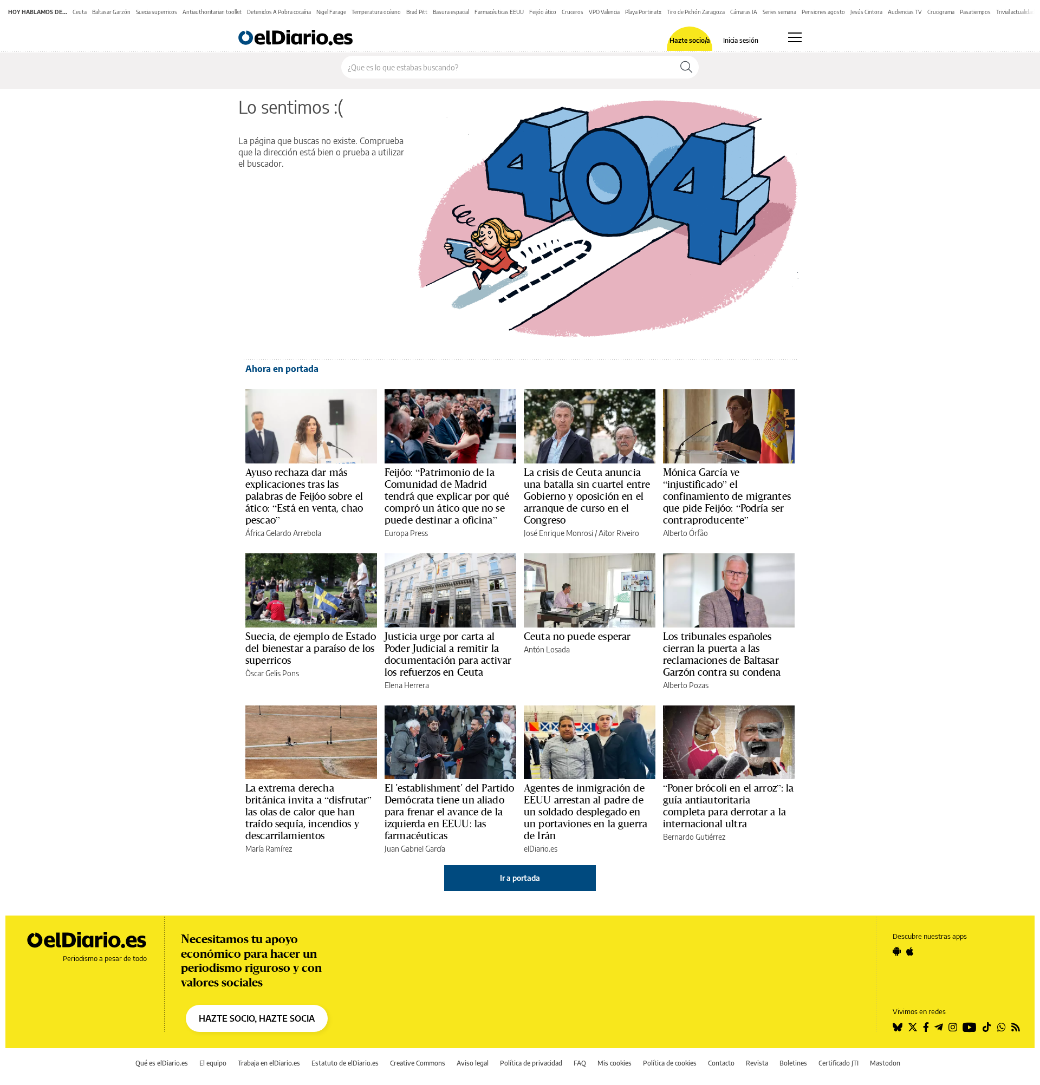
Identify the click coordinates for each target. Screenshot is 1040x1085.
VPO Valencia (604, 12)
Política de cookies (670, 1063)
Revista (757, 1063)
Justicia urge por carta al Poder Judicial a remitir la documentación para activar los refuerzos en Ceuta (448, 654)
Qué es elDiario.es (161, 1063)
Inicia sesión (740, 40)
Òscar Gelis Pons (272, 673)
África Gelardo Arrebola (283, 533)
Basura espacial (451, 12)
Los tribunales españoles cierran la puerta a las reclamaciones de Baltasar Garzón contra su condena (722, 654)
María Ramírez (268, 848)
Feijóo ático (542, 12)
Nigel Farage (331, 12)
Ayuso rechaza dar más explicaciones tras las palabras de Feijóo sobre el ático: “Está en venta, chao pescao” (304, 496)
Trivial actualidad (1015, 12)
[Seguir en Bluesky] (897, 1027)
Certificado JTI (838, 1063)
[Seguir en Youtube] (970, 1027)
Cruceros (572, 12)
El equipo (212, 1063)
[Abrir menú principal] (795, 37)
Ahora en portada (281, 368)
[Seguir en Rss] (1015, 1027)
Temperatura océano (376, 12)
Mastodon (885, 1063)
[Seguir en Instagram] (952, 1027)
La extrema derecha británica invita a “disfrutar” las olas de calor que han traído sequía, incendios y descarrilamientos (308, 811)
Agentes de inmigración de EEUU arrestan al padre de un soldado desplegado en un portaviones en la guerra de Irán (585, 811)
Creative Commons (417, 1063)
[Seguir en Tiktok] (987, 1027)
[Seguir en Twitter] (913, 1027)
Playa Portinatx (643, 12)
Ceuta (80, 12)
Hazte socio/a (690, 40)
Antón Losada (547, 649)
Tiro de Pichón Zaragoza (696, 12)
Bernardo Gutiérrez (694, 836)
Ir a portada (520, 878)
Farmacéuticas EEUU (499, 12)
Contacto (721, 1063)
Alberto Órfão (685, 533)
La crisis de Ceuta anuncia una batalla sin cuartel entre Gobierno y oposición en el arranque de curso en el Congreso (587, 496)
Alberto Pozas (685, 685)
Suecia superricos (156, 12)
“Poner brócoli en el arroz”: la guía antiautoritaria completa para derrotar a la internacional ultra (728, 805)
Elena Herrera (407, 685)
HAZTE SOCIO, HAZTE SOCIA (257, 1018)
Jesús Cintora (866, 12)
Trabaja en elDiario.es (269, 1063)
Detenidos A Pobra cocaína (279, 12)
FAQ (580, 1063)
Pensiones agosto (823, 12)
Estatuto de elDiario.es (345, 1063)
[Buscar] (686, 67)
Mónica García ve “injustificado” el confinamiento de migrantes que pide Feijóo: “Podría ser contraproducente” (727, 496)
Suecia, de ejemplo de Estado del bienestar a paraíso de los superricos (310, 648)
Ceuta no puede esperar (577, 636)
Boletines (793, 1063)
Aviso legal (473, 1063)
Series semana (779, 12)
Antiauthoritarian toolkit (212, 12)
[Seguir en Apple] (910, 951)
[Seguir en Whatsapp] (1001, 1027)
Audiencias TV (905, 12)
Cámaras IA (743, 12)
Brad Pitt (416, 12)
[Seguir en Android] (897, 951)
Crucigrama (940, 12)
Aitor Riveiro (619, 533)
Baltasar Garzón (111, 12)
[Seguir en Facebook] (926, 1027)
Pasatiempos (975, 12)
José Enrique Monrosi (558, 533)
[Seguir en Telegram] (938, 1027)
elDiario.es (540, 848)
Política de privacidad (531, 1063)
